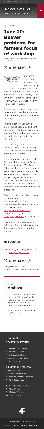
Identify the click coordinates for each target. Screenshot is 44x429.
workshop (24, 269)
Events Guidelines (13, 361)
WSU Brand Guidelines (14, 389)
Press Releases (20, 267)
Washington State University (14, 2)
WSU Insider (17, 313)
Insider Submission (13, 370)
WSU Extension (33, 269)
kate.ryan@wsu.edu (14, 216)
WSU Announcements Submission (19, 377)
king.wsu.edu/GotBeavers (17, 210)
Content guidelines (16, 349)
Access (7, 425)
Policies (16, 425)
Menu (40, 11)
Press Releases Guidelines (16, 355)
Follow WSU (34, 425)
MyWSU (24, 425)
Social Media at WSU (14, 395)
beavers (9, 269)
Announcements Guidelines (17, 358)
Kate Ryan (16, 269)
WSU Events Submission (15, 380)
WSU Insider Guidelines (15, 352)
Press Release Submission (16, 374)
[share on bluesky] (19, 68)
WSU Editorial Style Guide (16, 392)
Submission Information (19, 367)
